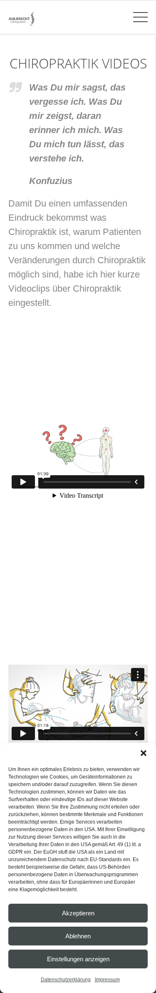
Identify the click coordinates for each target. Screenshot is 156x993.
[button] (143, 753)
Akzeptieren (78, 913)
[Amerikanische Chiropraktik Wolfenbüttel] (21, 18)
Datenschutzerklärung (66, 980)
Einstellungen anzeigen (78, 959)
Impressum (107, 980)
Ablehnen (78, 936)
